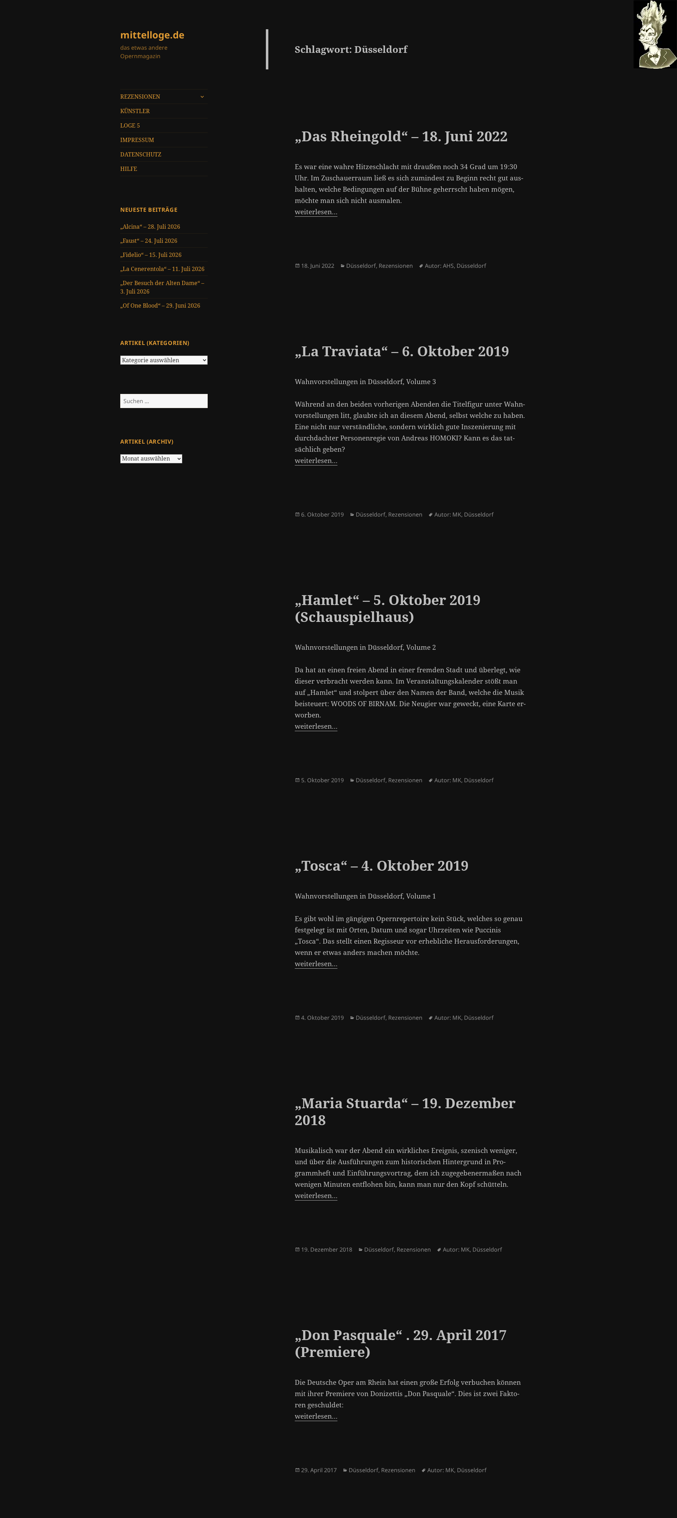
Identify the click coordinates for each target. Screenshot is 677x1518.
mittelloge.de (152, 34)
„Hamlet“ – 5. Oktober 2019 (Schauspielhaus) (388, 608)
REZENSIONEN (140, 96)
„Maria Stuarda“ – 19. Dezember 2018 (405, 1111)
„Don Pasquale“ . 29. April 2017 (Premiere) (401, 1343)
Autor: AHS (439, 266)
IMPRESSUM (137, 140)
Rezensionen (396, 266)
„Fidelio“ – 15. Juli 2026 (151, 255)
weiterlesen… (316, 211)
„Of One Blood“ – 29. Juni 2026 (160, 305)
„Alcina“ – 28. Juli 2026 (150, 226)
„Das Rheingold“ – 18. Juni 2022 (401, 135)
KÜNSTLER (135, 111)
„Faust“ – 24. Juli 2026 (148, 241)
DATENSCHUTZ (140, 154)
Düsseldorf (361, 266)
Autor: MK (447, 514)
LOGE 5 (130, 125)
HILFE (128, 169)
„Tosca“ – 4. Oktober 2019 (382, 865)
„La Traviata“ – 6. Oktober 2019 (402, 350)
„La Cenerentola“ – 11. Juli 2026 (162, 269)
